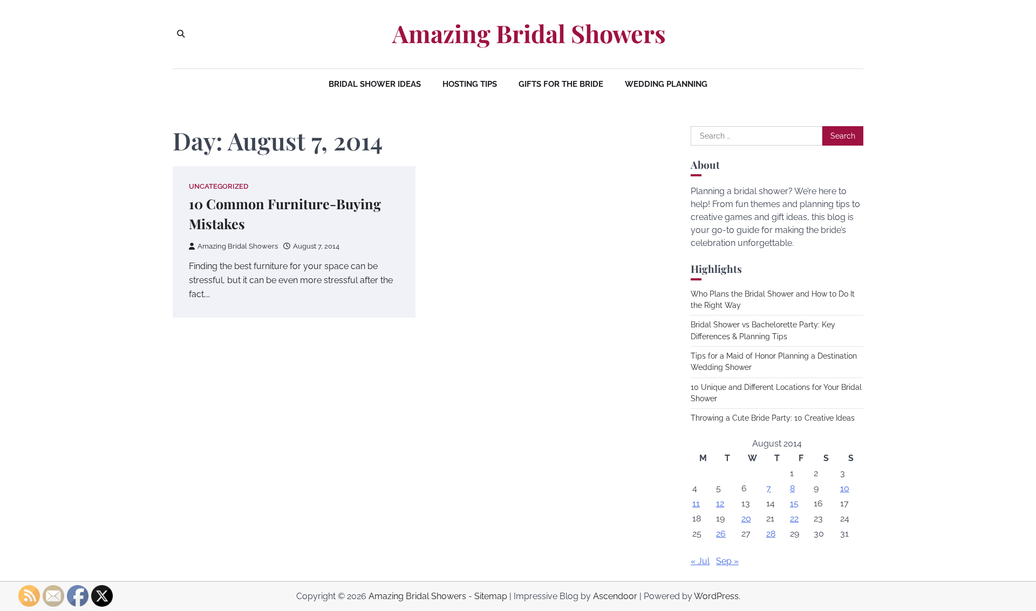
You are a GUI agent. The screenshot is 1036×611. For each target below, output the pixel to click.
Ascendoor (615, 596)
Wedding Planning (666, 84)
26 (721, 533)
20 (746, 518)
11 (696, 503)
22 (794, 518)
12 (720, 503)
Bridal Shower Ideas (375, 84)
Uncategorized (218, 186)
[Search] (181, 34)
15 (794, 503)
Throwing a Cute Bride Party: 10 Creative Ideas (773, 418)
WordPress (716, 596)
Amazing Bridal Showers (529, 33)
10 (844, 488)
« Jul (700, 561)
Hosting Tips (469, 84)
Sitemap (490, 596)
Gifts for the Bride (561, 84)
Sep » (727, 561)
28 (770, 533)
